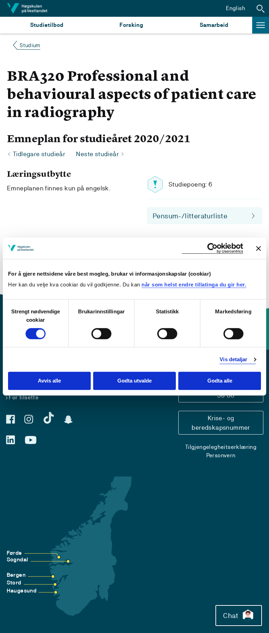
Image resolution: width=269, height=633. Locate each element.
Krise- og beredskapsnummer (221, 422)
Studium (30, 45)
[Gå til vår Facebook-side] (10, 419)
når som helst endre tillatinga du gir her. (194, 285)
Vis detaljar (233, 359)
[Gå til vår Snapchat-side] (68, 419)
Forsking (131, 25)
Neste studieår (97, 154)
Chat (230, 615)
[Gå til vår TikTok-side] (48, 418)
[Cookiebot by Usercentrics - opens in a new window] (212, 248)
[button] (260, 8)
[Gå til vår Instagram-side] (29, 419)
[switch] (101, 333)
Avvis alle (49, 381)
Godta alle (219, 381)
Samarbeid (214, 25)
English (235, 8)
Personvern (221, 455)
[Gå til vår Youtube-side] (30, 440)
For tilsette (24, 397)
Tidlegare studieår (39, 154)
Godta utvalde (134, 381)
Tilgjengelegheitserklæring (220, 447)
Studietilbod (46, 25)
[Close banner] (258, 248)
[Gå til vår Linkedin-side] (10, 440)
